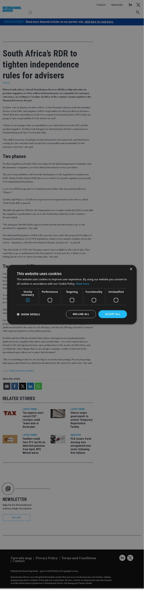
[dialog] (72, 294)
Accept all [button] (112, 314)
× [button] (131, 269)
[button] (28, 314)
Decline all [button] (81, 314)
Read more (82, 283)
